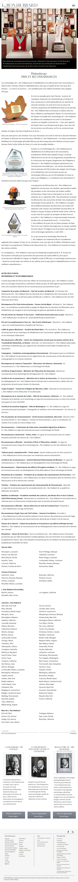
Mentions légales (14, 879)
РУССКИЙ (7, 862)
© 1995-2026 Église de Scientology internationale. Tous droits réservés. (20, 878)
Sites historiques (41, 844)
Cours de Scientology (61, 848)
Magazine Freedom (61, 857)
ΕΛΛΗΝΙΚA (21, 852)
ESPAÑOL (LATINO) (23, 848)
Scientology (59, 840)
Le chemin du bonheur (62, 859)
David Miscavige (60, 846)
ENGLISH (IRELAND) (9, 846)
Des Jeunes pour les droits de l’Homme (63, 868)
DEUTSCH (21, 840)
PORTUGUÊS (22, 856)
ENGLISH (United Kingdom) (11, 844)
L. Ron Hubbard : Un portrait (43, 838)
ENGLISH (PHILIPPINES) (10, 850)
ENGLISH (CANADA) (9, 842)
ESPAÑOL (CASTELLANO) (25, 850)
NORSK (20, 844)
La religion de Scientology (62, 844)
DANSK (6, 854)
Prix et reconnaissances (42, 842)
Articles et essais (41, 846)
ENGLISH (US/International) (9, 839)
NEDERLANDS (22, 838)
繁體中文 (7, 864)
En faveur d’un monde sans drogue (63, 861)
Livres (38, 840)
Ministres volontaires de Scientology (62, 851)
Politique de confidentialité (42, 878)
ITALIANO (21, 854)
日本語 (6, 860)
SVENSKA (21, 846)
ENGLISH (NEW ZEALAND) (11, 848)
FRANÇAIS (7, 856)
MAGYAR (21, 842)
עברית (7, 858)
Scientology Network (61, 842)
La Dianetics (59, 838)
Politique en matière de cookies (56, 878)
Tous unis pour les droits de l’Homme (63, 865)
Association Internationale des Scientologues (64, 854)
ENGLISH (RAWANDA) (10, 852)
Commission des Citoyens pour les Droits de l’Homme (64, 872)
